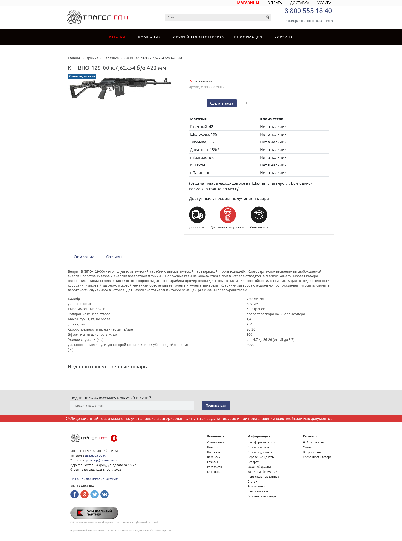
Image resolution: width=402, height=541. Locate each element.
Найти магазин (258, 491)
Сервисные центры (261, 457)
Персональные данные (264, 477)
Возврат (253, 462)
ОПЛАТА (274, 2)
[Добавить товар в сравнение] (245, 103)
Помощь (310, 436)
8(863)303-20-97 (95, 455)
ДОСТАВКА (299, 2)
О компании (215, 442)
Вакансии (214, 457)
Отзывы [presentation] (114, 257)
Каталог (117, 37)
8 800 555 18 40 (308, 10)
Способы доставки (260, 452)
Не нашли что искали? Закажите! (95, 479)
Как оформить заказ (261, 442)
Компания (149, 37)
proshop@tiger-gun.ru (102, 460)
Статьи (252, 482)
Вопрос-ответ (257, 486)
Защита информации (262, 472)
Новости (213, 447)
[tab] (84, 257)
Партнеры (214, 452)
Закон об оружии (259, 467)
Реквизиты (214, 467)
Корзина (284, 37)
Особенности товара (262, 496)
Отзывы (212, 462)
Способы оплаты (259, 447)
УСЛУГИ (324, 2)
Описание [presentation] (84, 257)
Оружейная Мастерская (199, 37)
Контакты (213, 472)
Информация (259, 436)
